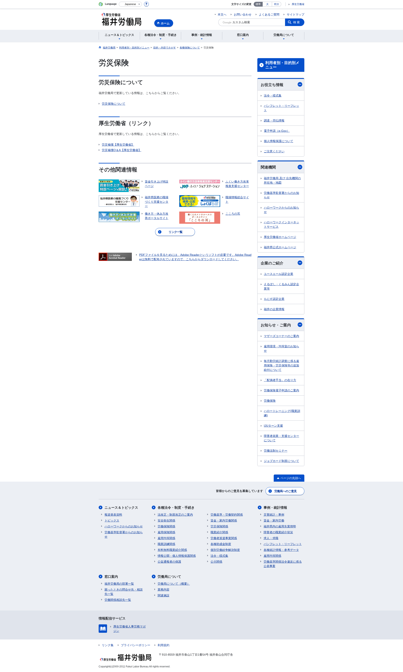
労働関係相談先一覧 (118, 599)
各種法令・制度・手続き (176, 507)
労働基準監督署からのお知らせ (281, 195)
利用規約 (163, 645)
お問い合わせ (242, 14)
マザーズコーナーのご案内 (281, 336)
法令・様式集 (272, 95)
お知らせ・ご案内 (276, 325)
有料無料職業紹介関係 (172, 550)
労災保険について (113, 103)
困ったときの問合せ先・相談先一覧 (124, 592)
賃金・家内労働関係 (224, 520)
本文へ (222, 14)
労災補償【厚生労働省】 (118, 144)
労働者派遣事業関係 (224, 538)
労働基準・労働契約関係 (227, 514)
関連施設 (163, 595)
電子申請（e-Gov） (277, 130)
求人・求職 (271, 538)
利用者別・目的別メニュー (282, 65)
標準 (258, 4)
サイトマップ (295, 14)
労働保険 (270, 400)
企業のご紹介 (272, 263)
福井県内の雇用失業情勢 (280, 526)
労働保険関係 (166, 526)
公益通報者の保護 (169, 561)
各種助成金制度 (221, 544)
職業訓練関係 (166, 544)
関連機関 (268, 167)
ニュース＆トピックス (121, 507)
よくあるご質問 (269, 14)
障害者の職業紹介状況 (278, 532)
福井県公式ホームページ (280, 247)
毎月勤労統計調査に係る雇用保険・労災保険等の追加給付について (281, 365)
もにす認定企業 (274, 299)
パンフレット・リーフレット (281, 108)
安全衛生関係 (166, 520)
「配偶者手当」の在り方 (280, 380)
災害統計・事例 (274, 514)
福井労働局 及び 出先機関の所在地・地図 (282, 180)
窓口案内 (111, 576)
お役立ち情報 (272, 85)
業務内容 (163, 589)
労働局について (169, 576)
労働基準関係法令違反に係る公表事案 (283, 564)
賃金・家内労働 (274, 520)
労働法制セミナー (275, 450)
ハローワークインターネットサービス (281, 224)
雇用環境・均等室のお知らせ (281, 348)
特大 (276, 4)
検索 (296, 22)
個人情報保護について (278, 141)
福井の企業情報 (274, 309)
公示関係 (216, 561)
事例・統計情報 (275, 507)
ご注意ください (274, 151)
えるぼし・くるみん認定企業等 (281, 286)
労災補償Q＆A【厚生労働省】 (121, 150)
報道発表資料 (113, 514)
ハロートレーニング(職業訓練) (282, 413)
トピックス (112, 520)
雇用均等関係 (166, 538)
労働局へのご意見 (285, 491)
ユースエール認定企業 (278, 274)
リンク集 (108, 645)
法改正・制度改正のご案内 (175, 514)
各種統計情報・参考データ (281, 550)
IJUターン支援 (273, 425)
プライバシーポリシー (135, 645)
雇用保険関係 (166, 532)
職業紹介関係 (219, 532)
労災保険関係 (219, 526)
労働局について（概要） (174, 583)
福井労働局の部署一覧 (119, 583)
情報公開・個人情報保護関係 (177, 555)
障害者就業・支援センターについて (281, 438)
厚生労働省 (298, 4)
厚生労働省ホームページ (280, 237)
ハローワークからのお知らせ (281, 210)
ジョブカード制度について (281, 461)
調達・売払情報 (274, 120)
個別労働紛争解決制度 (225, 550)
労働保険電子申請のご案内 (281, 390)
